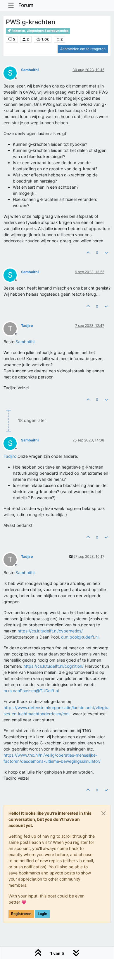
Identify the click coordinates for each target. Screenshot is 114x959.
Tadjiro (27, 325)
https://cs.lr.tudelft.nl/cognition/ (53, 666)
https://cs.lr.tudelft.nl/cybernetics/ (50, 630)
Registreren (21, 913)
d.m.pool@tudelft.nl (80, 636)
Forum (25, 5)
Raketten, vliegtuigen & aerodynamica (39, 31)
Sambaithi (30, 70)
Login (42, 913)
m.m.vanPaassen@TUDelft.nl (31, 690)
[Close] (103, 813)
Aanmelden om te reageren (83, 49)
